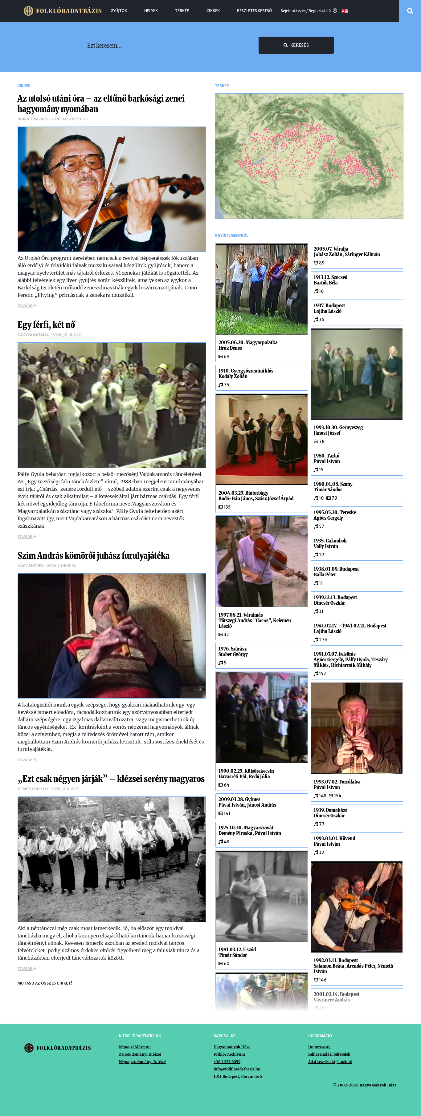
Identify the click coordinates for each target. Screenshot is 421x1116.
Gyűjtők (119, 11)
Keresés (299, 45)
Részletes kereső (254, 11)
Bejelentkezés (293, 11)
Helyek (151, 11)
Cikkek (213, 11)
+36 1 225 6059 (227, 1061)
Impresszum (319, 1047)
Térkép (182, 11)
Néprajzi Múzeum (135, 1047)
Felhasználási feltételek (329, 1054)
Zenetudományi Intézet (140, 1054)
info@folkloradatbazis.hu (237, 1069)
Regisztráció (320, 11)
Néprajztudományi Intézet (142, 1061)
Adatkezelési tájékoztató (330, 1061)
